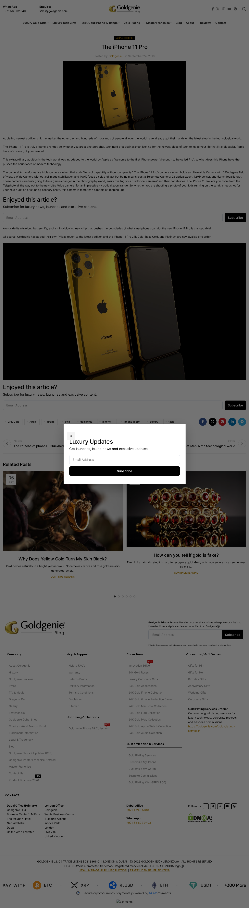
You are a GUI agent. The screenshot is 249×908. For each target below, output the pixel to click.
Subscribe (124, 471)
